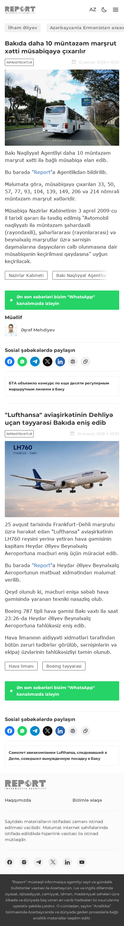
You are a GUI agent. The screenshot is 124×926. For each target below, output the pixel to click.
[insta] (24, 862)
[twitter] (47, 361)
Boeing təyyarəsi (64, 666)
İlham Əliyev (22, 27)
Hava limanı (21, 666)
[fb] (9, 361)
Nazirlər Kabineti (26, 275)
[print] (73, 361)
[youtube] (82, 862)
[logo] (20, 10)
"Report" (42, 172)
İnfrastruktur (19, 62)
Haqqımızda (18, 800)
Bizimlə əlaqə (87, 800)
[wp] (22, 361)
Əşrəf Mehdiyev (38, 330)
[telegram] (35, 361)
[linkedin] (60, 361)
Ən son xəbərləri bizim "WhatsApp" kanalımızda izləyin (56, 300)
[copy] (85, 361)
